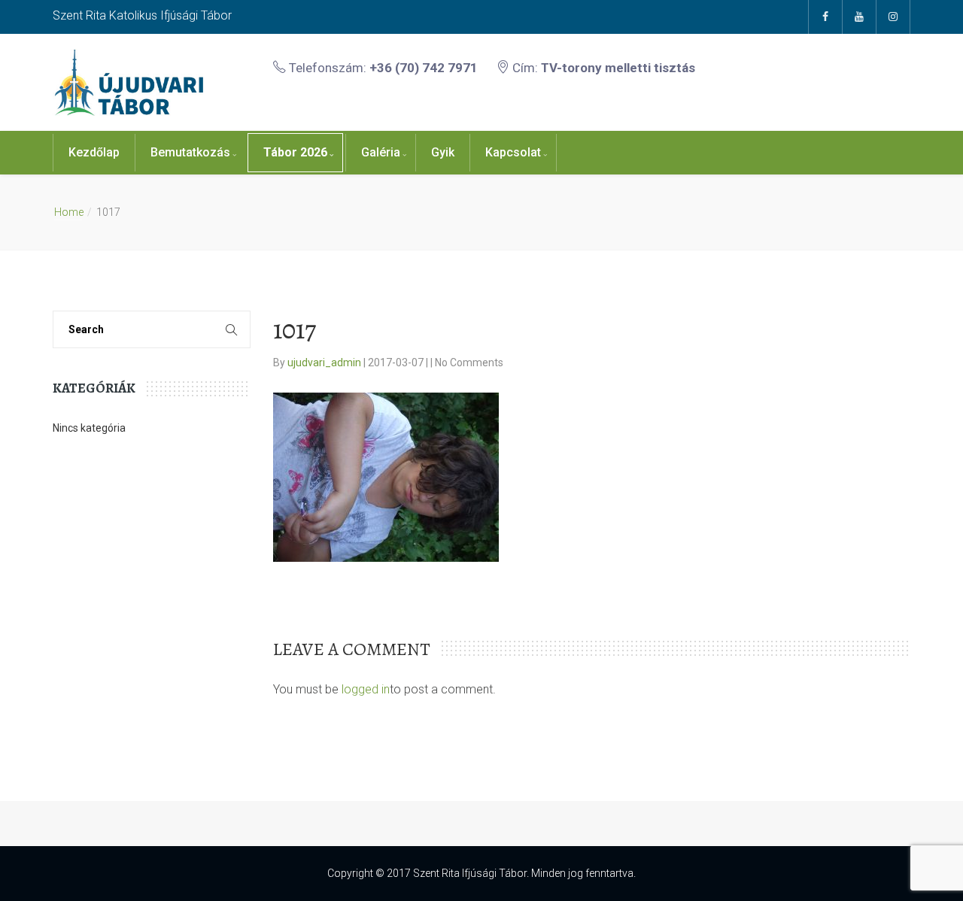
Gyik (442, 152)
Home (69, 212)
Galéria (380, 152)
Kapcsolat (513, 152)
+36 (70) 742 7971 (423, 67)
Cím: (602, 67)
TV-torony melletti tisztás (618, 67)
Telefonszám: (382, 67)
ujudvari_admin (325, 362)
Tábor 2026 (295, 152)
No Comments (469, 362)
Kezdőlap (94, 152)
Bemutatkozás (190, 152)
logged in (366, 689)
